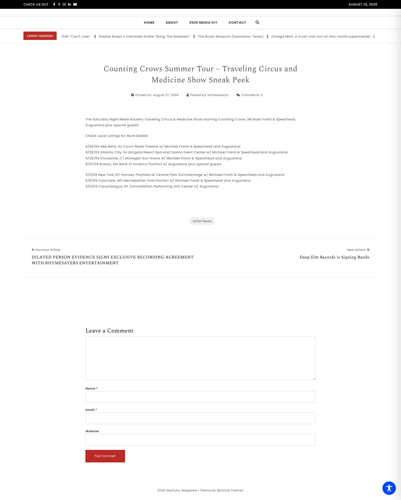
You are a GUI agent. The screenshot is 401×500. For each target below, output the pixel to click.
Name (91, 388)
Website (92, 431)
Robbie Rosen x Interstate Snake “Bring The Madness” (139, 36)
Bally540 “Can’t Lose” (67, 36)
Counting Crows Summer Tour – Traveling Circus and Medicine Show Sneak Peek (200, 75)
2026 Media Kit (203, 22)
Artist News (202, 221)
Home (149, 22)
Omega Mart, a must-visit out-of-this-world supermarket (315, 36)
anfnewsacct (218, 95)
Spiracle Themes (230, 490)
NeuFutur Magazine (181, 490)
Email (91, 410)
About (172, 22)
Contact (237, 22)
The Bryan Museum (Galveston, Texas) (226, 36)
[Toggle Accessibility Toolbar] (389, 488)
